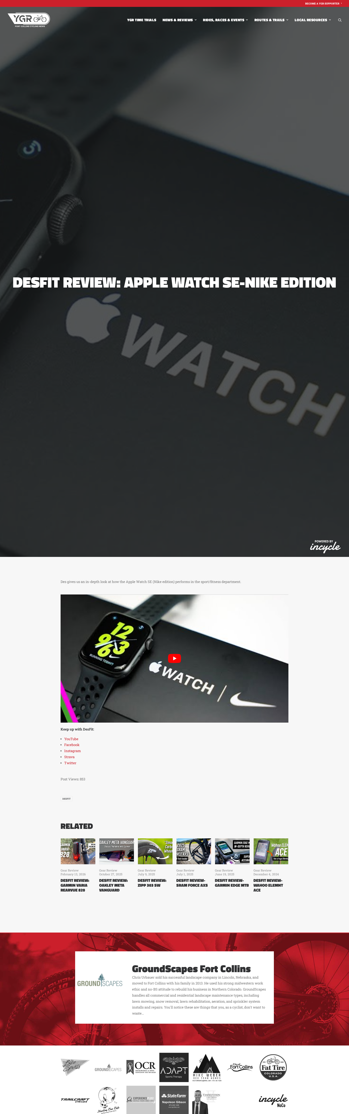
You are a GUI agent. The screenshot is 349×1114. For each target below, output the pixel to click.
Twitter (70, 763)
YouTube (71, 739)
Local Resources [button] (311, 20)
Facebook (72, 744)
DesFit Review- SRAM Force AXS (192, 882)
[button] (340, 20)
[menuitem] (323, 3)
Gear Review (70, 870)
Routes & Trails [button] (269, 20)
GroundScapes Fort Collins (191, 968)
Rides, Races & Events (223, 20)
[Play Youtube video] (174, 658)
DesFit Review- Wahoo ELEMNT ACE (268, 885)
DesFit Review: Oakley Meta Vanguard (113, 885)
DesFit (66, 798)
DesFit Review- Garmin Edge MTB (232, 882)
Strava (69, 757)
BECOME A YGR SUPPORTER (322, 3)
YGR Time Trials (141, 20)
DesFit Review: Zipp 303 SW (152, 882)
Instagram (72, 750)
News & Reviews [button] (178, 20)
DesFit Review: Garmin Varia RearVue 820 (75, 885)
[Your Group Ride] (28, 19)
